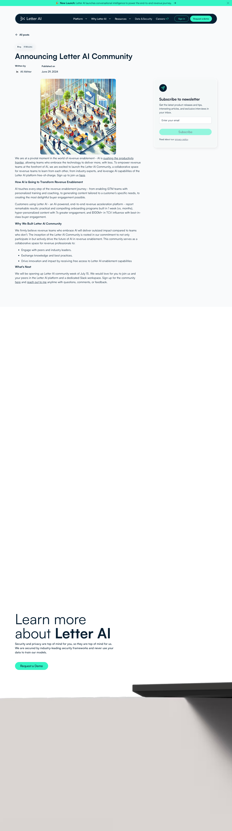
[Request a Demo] (31, 666)
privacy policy (181, 139)
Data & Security (143, 18)
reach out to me (37, 282)
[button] (228, 3)
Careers (162, 18)
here (82, 175)
